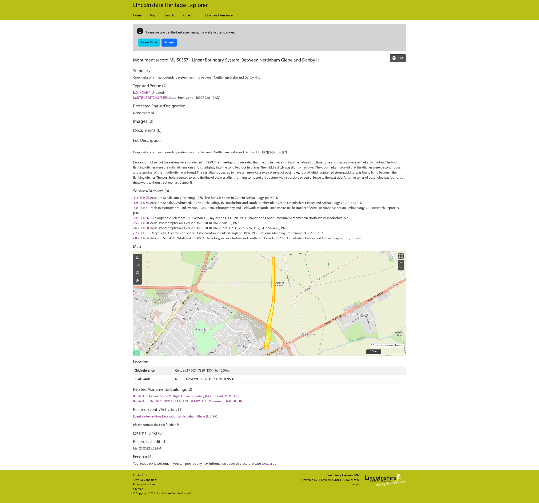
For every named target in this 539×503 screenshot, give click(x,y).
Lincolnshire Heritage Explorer (170, 5)
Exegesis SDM (351, 475)
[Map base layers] (137, 265)
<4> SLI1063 (142, 218)
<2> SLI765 (141, 203)
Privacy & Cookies (144, 484)
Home (137, 15)
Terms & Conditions (145, 480)
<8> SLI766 (141, 238)
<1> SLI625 (141, 198)
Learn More (149, 42)
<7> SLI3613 (142, 233)
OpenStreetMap (381, 345)
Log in (356, 484)
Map (153, 15)
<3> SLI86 (140, 208)
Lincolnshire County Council (173, 493)
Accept (169, 42)
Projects (188, 15)
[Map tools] (137, 281)
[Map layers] (137, 258)
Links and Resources (219, 15)
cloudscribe (352, 480)
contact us (268, 464)
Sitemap (138, 489)
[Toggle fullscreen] (401, 256)
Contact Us (140, 475)
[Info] (137, 273)
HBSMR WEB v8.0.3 (330, 480)
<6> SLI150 (141, 228)
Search (169, 15)
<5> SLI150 (141, 223)
